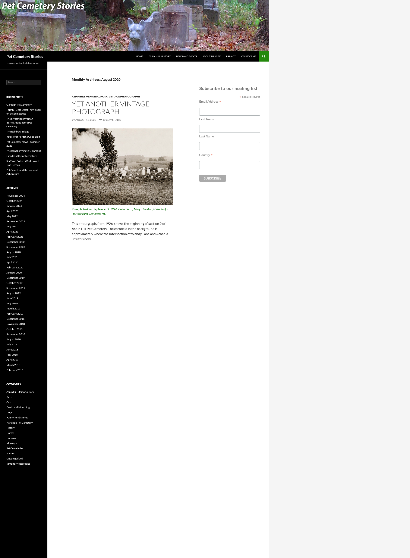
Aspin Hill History (160, 56)
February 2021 (14, 236)
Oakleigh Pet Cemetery (19, 104)
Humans (11, 438)
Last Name (206, 136)
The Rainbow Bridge (17, 131)
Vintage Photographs (124, 96)
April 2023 (12, 211)
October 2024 (14, 200)
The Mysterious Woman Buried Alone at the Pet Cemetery (19, 122)
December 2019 (15, 277)
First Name (206, 119)
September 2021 (15, 221)
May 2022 (12, 216)
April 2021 (12, 231)
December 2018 (15, 318)
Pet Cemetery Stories (24, 56)
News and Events (186, 56)
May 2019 (12, 303)
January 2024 (14, 206)
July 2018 (11, 344)
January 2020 (14, 272)
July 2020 (11, 257)
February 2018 (14, 370)
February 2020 (14, 267)
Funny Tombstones (17, 417)
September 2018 (15, 334)
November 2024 (15, 195)
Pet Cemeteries (14, 448)
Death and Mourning (18, 407)
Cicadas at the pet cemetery (21, 156)
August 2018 (13, 339)
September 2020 (15, 247)
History (10, 427)
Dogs (9, 412)
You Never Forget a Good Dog (23, 136)
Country (205, 155)
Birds (9, 397)
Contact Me (248, 56)
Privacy (231, 56)
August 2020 (13, 252)
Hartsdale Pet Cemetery (19, 422)
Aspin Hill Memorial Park (89, 96)
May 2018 (12, 354)
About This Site (211, 56)
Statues (10, 453)
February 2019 (14, 313)
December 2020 (15, 241)
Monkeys (11, 443)
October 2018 (14, 329)
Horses (10, 432)
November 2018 (15, 323)
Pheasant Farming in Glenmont (23, 150)
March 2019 (13, 308)
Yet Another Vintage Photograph (111, 107)
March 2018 (13, 365)
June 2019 (12, 298)
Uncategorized (14, 458)
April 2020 (12, 262)
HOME (139, 56)
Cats (8, 402)
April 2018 (12, 359)
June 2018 (12, 349)
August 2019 (13, 293)
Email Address (210, 102)
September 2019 (15, 288)
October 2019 (14, 282)
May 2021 (12, 226)
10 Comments (111, 119)
